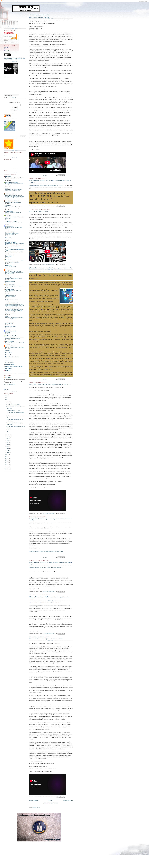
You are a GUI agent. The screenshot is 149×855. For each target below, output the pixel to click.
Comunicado (7, 332)
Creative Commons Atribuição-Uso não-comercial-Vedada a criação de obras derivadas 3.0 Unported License (14, 58)
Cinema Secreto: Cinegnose (11, 194)
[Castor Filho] (4, 49)
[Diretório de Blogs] (8, 149)
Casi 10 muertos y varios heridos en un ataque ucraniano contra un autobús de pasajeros (13, 190)
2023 (6, 395)
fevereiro (9, 450)
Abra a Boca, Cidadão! (10, 346)
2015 (6, 458)
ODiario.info (8, 237)
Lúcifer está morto (8, 256)
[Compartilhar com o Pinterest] (64, 175)
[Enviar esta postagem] (56, 175)
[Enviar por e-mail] (58, 175)
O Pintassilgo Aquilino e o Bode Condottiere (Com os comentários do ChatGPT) (13, 207)
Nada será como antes (9, 327)
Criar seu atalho (7, 50)
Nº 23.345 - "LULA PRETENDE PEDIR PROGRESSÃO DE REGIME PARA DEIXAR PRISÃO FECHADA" (14, 272)
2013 (6, 463)
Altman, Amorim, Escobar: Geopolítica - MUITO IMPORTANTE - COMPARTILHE (14, 261)
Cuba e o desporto (8, 239)
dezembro (9, 401)
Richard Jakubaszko (9, 364)
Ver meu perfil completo (10, 384)
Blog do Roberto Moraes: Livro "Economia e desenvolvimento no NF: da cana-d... (50, 181)
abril (8, 446)
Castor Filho (6, 47)
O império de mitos (9, 323)
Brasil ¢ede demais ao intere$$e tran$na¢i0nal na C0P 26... (47, 639)
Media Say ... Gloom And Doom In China (13, 212)
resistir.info (7, 370)
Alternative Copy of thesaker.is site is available (13, 222)
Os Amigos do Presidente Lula (12, 201)
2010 (6, 469)
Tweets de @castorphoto (9, 27)
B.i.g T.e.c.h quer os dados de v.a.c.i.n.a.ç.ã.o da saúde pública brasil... (50, 384)
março (8, 448)
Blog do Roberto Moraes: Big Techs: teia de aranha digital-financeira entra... (49, 598)
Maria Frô (7, 350)
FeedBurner (17, 110)
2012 (6, 465)
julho (8, 440)
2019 (6, 456)
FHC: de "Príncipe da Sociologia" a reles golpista (14, 347)
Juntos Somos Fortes (9, 255)
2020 (6, 454)
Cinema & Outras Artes (10, 295)
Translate (14, 97)
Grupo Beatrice (8, 259)
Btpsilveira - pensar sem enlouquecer (13, 299)
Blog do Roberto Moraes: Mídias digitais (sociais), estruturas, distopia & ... (51, 268)
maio (8, 444)
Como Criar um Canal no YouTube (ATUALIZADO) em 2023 (11, 234)
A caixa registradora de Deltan (10, 266)
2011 (6, 467)
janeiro (8, 452)
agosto (8, 438)
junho (8, 442)
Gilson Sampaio (8, 277)
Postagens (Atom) (36, 807)
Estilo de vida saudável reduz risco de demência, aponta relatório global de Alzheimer (14, 318)
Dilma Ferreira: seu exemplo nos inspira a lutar (14, 251)
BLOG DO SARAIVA (10, 285)
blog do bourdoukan (9, 289)
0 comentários (51, 175)
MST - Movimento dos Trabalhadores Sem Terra (14, 250)
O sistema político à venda (10, 296)
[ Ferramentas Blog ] (9, 232)
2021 (6, 399)
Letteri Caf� (8, 354)
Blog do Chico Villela (10, 322)
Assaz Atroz (8, 205)
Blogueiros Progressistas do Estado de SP (14, 366)
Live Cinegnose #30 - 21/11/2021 (39, 211)
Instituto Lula (8, 215)
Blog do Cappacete (9, 341)
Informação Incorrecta (10, 281)
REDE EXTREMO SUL (10, 331)
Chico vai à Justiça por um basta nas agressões (14, 286)
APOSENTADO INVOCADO (11, 303)
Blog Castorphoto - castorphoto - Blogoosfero (12, 357)
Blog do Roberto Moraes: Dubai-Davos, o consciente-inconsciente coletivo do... (51, 563)
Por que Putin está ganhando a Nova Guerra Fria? (14, 342)
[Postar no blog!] (60, 175)
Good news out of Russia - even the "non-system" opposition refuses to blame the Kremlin (14, 337)
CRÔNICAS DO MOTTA (10, 326)
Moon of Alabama (9, 211)
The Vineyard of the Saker (11, 221)
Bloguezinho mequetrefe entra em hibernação (13, 278)
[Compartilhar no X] (61, 175)
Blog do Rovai (8, 368)
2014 (6, 460)
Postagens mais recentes (34, 800)
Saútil (6, 316)
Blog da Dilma (8, 352)
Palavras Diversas (9, 360)
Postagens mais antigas (68, 800)
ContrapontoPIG (9, 270)
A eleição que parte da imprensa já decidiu (13, 202)
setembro (9, 436)
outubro (8, 434)
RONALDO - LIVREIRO (10, 242)
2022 (6, 397)
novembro (9, 403)
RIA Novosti (8, 188)
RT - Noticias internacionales (11, 182)
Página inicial (51, 800)
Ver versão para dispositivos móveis (50, 803)
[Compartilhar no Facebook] (62, 175)
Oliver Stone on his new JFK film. (39, 17)
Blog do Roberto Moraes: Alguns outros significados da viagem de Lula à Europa (51, 520)
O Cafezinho (8, 176)
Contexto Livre (8, 265)
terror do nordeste (9, 362)
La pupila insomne (9, 226)
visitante (5, 155)
